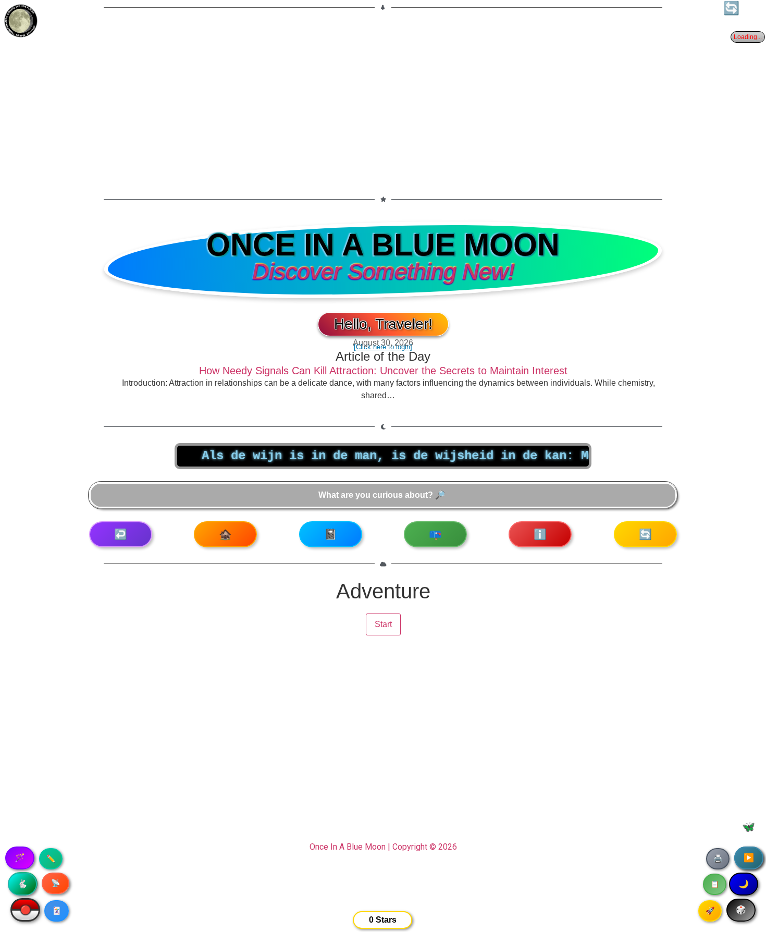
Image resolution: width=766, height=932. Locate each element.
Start (383, 624)
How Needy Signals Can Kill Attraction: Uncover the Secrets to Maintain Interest (383, 370)
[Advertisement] (383, 97)
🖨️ (717, 858)
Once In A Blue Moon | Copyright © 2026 (383, 847)
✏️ (50, 858)
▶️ (749, 857)
